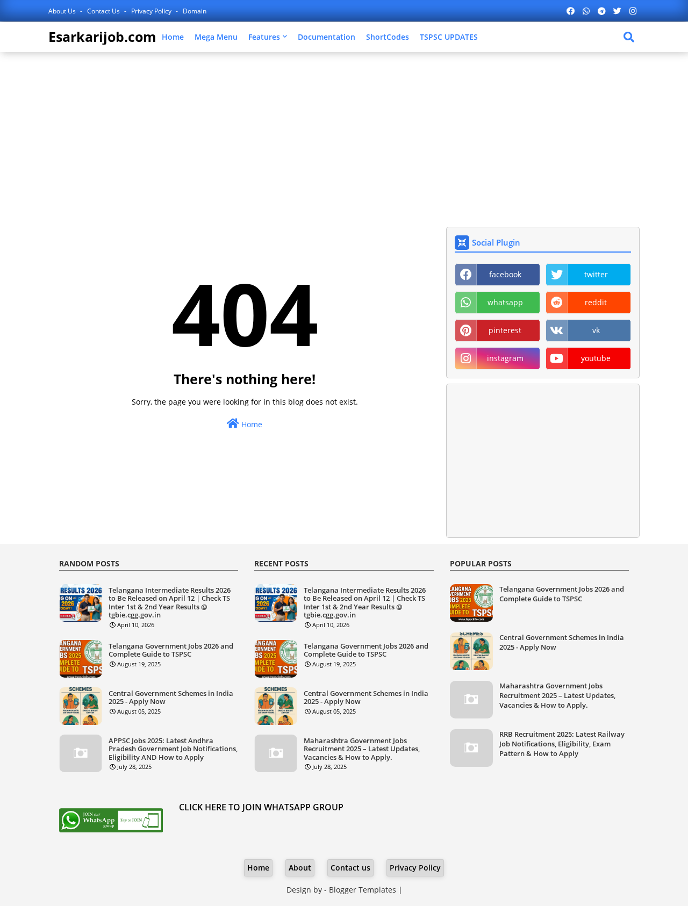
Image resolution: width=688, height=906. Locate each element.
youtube (596, 358)
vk (596, 330)
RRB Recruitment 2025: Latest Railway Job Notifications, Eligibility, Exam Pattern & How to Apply (562, 743)
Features (264, 37)
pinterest (505, 330)
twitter (596, 274)
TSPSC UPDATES (449, 37)
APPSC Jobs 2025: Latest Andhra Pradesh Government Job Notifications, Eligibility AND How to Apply (173, 749)
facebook (505, 274)
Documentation (326, 37)
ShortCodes (387, 37)
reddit (596, 302)
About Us (62, 11)
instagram (505, 358)
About (300, 867)
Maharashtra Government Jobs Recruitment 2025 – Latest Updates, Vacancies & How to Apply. (362, 749)
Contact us (104, 11)
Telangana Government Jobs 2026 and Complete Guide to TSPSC (171, 650)
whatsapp (505, 302)
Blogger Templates (362, 890)
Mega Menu (216, 37)
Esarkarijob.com (102, 36)
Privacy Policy (152, 11)
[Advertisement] (344, 138)
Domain (194, 11)
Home (173, 37)
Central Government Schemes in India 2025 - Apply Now (171, 697)
